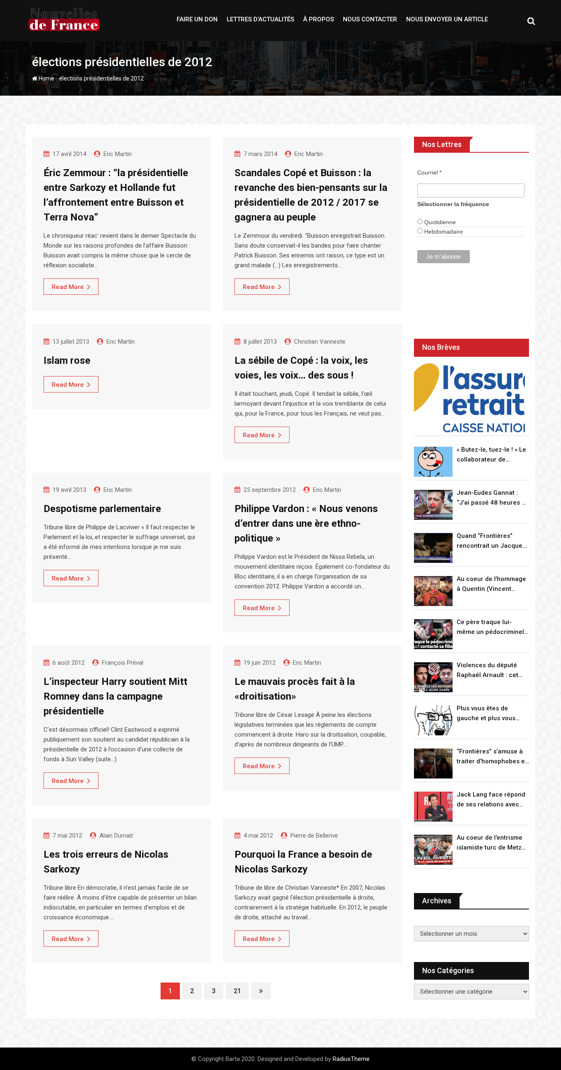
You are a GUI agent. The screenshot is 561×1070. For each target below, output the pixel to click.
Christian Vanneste (319, 341)
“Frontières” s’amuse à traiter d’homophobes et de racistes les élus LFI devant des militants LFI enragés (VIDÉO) (492, 757)
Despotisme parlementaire (102, 508)
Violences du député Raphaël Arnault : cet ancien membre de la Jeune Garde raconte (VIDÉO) (488, 670)
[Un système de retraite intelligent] (469, 398)
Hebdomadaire (443, 231)
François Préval (122, 662)
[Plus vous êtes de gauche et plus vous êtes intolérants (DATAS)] (433, 720)
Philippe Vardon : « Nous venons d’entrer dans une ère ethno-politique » (306, 523)
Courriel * (429, 172)
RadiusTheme (351, 1059)
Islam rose (67, 360)
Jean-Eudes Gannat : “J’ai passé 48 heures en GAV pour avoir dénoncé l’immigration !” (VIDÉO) (493, 498)
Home (45, 78)
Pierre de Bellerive (314, 835)
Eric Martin (117, 154)
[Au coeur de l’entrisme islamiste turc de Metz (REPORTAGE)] (433, 850)
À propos (318, 19)
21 (237, 991)
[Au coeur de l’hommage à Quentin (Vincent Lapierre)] (433, 591)
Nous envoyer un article (447, 19)
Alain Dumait (116, 835)
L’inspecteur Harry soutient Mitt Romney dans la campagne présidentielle (115, 696)
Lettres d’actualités (260, 19)
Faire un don (197, 19)
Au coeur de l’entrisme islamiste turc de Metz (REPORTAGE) (489, 843)
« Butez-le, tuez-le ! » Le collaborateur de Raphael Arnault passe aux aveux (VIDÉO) (491, 455)
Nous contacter (370, 19)
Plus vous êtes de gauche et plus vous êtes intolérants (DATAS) (492, 714)
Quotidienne (439, 222)
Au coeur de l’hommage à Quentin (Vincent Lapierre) (491, 584)
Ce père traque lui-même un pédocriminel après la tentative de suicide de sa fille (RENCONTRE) (490, 627)
